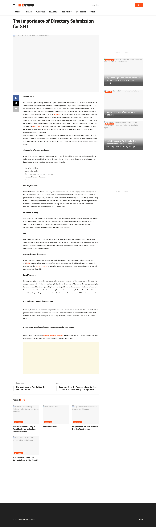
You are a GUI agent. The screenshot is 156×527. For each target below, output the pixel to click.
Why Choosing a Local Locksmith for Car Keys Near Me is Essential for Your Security (122, 80)
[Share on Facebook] (16, 98)
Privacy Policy (30, 519)
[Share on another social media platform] (16, 109)
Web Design (81, 12)
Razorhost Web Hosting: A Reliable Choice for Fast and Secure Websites (25, 429)
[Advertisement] (61, 358)
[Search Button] (139, 5)
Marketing (40, 12)
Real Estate (53, 12)
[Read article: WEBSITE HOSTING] (56, 414)
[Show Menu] (14, 5)
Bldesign (57, 114)
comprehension (41, 266)
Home (141, 519)
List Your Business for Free (53, 336)
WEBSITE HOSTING (50, 426)
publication (36, 126)
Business (18, 12)
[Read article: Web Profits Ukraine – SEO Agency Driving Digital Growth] (26, 445)
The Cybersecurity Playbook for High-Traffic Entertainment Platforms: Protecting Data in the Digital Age (121, 144)
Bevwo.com (21, 519)
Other (92, 12)
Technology (67, 12)
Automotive (110, 60)
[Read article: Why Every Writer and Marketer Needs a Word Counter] (85, 414)
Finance (29, 12)
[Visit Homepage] (26, 5)
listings (28, 263)
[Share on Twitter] (16, 103)
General (108, 92)
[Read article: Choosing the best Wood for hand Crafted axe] (123, 104)
